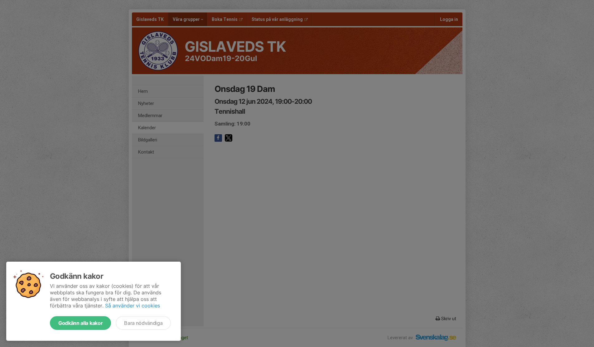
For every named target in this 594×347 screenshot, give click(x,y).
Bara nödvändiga (143, 323)
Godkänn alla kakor (80, 323)
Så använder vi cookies (132, 305)
